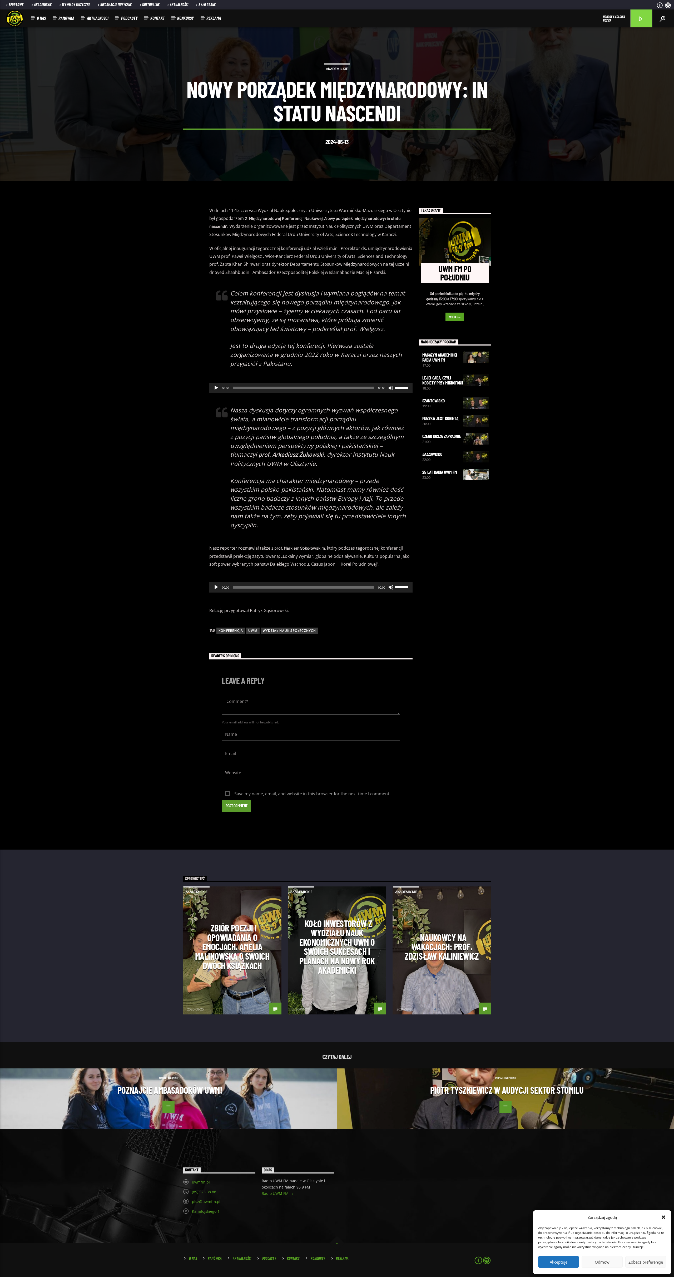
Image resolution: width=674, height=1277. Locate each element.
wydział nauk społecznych (289, 630)
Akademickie (43, 4)
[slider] (402, 387)
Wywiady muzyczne (76, 4)
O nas (41, 18)
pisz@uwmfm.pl (206, 1201)
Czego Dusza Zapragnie (441, 436)
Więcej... (454, 317)
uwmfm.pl (201, 1182)
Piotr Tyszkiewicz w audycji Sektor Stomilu (506, 1090)
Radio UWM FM (276, 1193)
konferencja (231, 630)
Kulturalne (151, 4)
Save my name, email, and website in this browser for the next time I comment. (312, 794)
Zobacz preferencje (645, 1262)
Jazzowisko (432, 454)
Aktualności (179, 4)
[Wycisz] (391, 388)
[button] (663, 1217)
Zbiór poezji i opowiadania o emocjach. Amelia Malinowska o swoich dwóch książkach (232, 946)
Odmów (602, 1262)
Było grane (207, 4)
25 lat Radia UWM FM (439, 472)
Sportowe (16, 4)
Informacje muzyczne (116, 4)
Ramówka (66, 18)
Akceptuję (558, 1262)
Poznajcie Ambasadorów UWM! (169, 1090)
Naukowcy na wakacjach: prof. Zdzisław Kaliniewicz (442, 947)
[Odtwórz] (216, 388)
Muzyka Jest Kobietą (440, 418)
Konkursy (185, 18)
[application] (311, 388)
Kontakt (157, 18)
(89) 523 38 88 (204, 1191)
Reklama (213, 18)
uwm (252, 630)
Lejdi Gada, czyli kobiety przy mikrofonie (443, 380)
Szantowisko (433, 400)
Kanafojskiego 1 (206, 1211)
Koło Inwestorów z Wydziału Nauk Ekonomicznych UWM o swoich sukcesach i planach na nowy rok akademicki (337, 947)
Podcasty (129, 18)
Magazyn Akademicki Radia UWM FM (439, 357)
